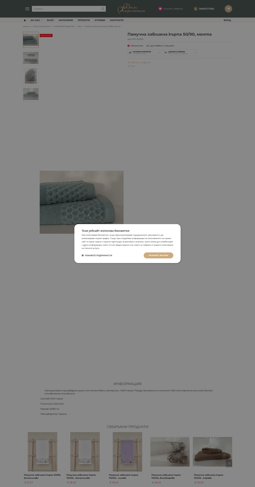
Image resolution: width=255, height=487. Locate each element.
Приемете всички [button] (158, 255)
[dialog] (127, 243)
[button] (97, 255)
